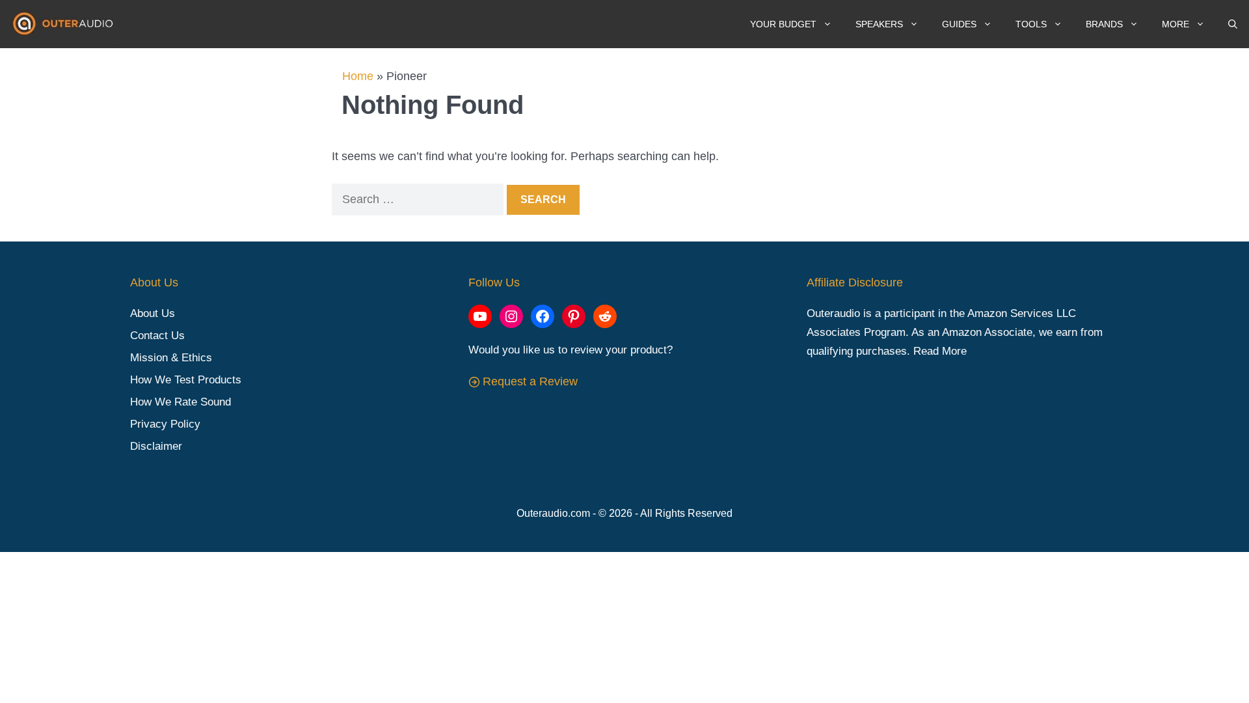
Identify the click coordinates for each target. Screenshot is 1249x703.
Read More (940, 351)
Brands (1104, 24)
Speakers (879, 24)
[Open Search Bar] (1232, 24)
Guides (959, 24)
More (1175, 24)
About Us (152, 313)
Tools (1031, 24)
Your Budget (783, 24)
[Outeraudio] (65, 24)
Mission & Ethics (171, 358)
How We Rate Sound (180, 402)
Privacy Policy (165, 424)
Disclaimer (156, 446)
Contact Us (157, 335)
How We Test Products (185, 380)
